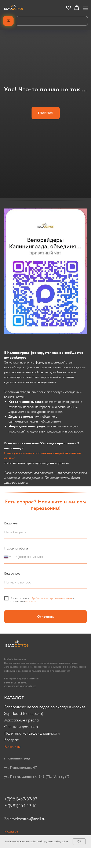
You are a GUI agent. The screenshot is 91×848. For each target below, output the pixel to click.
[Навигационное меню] (85, 8)
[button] (68, 7)
